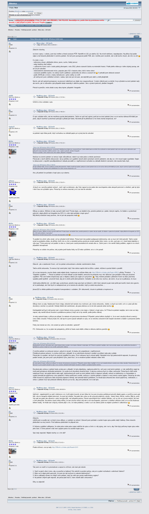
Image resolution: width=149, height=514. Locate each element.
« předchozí (133, 34)
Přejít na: (111, 501)
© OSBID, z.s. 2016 (87, 507)
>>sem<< (48, 22)
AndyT (11, 258)
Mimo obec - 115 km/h (44, 43)
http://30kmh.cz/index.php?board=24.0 (65, 447)
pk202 (11, 96)
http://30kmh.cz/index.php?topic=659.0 (105, 272)
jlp (10, 43)
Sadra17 (12, 127)
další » (139, 34)
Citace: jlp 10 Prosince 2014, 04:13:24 (44, 343)
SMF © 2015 (67, 507)
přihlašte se (18, 11)
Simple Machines (76, 507)
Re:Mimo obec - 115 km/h (46, 96)
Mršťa (11, 141)
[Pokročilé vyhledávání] (108, 20)
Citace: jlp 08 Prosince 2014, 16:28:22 (44, 147)
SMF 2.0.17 (59, 507)
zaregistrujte (29, 11)
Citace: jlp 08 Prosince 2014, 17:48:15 (44, 164)
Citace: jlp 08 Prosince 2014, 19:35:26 (44, 229)
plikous (11, 181)
